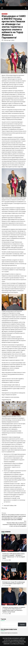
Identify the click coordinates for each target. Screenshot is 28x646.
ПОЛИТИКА (10, 550)
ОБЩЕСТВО (4, 13)
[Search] (26, 8)
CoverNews (13, 643)
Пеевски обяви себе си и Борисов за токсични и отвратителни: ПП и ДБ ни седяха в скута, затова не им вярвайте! (14, 524)
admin (12, 40)
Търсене (3, 619)
